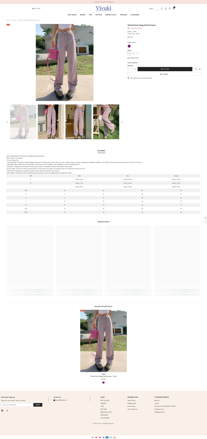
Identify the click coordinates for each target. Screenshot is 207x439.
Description (101, 151)
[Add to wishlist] (196, 69)
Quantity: (130, 66)
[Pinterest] (2, 411)
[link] (30, 292)
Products (14, 20)
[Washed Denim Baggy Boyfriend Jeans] (103, 341)
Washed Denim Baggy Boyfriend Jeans (104, 376)
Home (8, 20)
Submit (38, 405)
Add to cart (165, 69)
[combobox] (154, 8)
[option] (65, 62)
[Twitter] (7, 411)
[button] (7, 122)
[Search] (156, 8)
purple (103, 382)
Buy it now (164, 74)
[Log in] (166, 9)
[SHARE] (199, 69)
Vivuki (134, 31)
